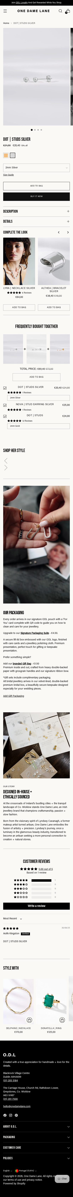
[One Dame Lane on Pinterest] (17, 1116)
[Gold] (6, 155)
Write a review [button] (36, 906)
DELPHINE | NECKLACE (18, 1028)
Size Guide (8, 175)
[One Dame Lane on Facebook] (5, 1116)
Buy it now (36, 197)
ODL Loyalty (22, 3)
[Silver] (12, 155)
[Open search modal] (60, 11)
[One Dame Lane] (33, 11)
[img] (10, 929)
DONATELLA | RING (51, 1028)
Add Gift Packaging (13, 696)
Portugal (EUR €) (26, 1171)
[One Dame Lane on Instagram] (11, 1116)
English (6, 1171)
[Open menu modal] (5, 11)
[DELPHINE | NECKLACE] (18, 1001)
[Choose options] (29, 1020)
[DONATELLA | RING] (51, 1001)
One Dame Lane (33, 1176)
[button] (36, 461)
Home (6, 23)
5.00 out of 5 (46, 869)
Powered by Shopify (14, 1184)
